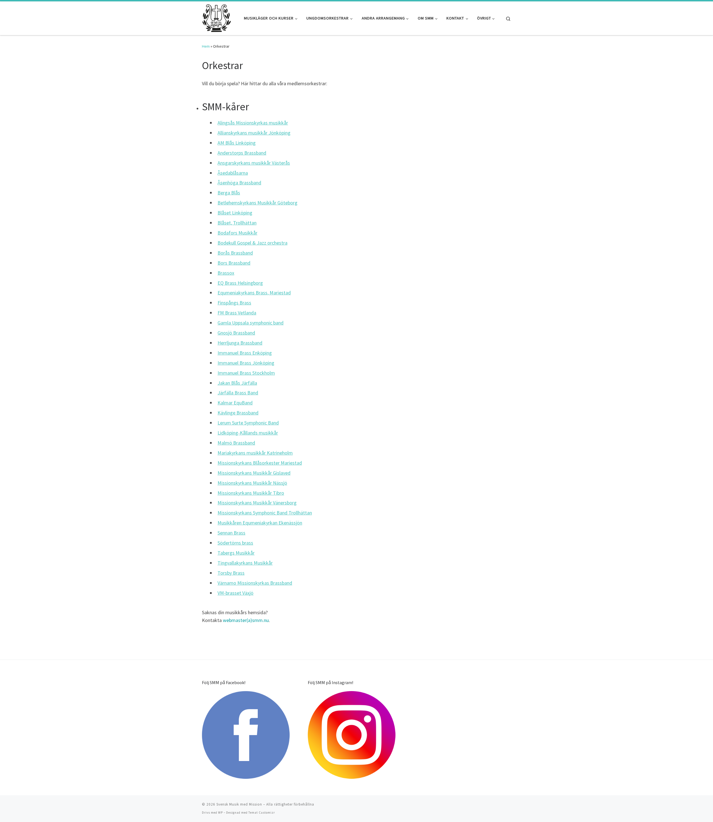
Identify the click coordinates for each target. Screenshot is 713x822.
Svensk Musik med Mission (239, 804)
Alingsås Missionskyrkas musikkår (253, 122)
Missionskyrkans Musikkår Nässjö (252, 483)
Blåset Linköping (235, 212)
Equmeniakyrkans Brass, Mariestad (254, 292)
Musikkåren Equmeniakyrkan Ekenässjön (260, 522)
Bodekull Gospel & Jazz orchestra (252, 243)
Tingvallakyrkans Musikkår (245, 563)
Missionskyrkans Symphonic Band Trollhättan (265, 512)
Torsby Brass (231, 573)
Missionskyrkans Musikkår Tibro (251, 493)
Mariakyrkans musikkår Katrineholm (255, 453)
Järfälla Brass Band (238, 392)
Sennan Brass (231, 533)
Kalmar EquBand (235, 402)
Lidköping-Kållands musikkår (248, 433)
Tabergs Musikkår (236, 553)
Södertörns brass (235, 543)
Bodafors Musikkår (237, 233)
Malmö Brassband (236, 443)
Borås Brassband (235, 253)
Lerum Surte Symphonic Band (248, 422)
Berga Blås (229, 192)
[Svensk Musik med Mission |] (216, 17)
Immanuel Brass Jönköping (246, 363)
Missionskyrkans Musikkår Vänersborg (257, 502)
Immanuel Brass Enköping (245, 353)
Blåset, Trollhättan (237, 222)
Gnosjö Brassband (236, 333)
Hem (206, 46)
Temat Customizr (261, 812)
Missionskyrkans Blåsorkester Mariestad (260, 463)
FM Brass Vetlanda (237, 312)
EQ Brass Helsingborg (240, 283)
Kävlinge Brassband (238, 412)
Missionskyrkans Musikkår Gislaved (254, 473)
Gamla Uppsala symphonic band (251, 322)
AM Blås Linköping (237, 143)
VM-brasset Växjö (235, 593)
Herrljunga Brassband (240, 343)
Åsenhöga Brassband (239, 182)
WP (220, 812)
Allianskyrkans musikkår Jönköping (254, 133)
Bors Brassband (234, 263)
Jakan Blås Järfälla (237, 383)
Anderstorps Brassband (242, 153)
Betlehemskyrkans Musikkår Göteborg (257, 202)
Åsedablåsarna (233, 173)
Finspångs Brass (234, 302)
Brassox (226, 273)
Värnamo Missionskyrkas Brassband (255, 583)
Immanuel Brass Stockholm (246, 373)
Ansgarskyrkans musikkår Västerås (254, 163)
